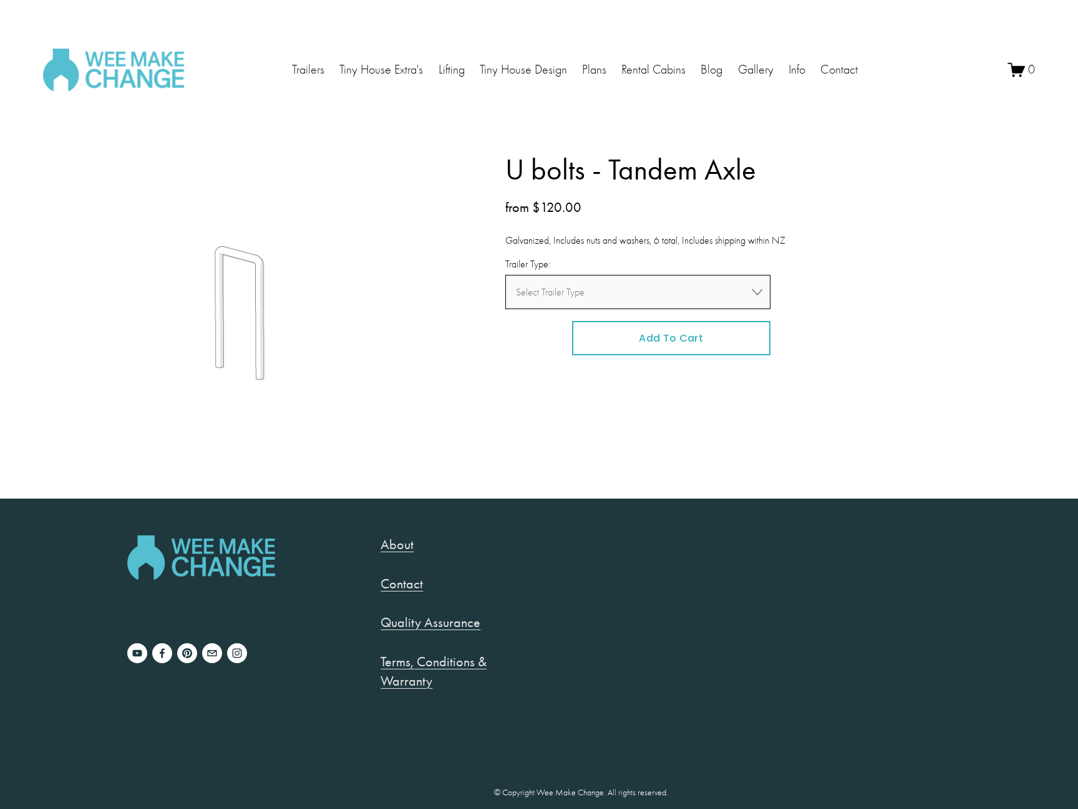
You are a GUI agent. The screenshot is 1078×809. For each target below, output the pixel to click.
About (397, 544)
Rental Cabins (653, 69)
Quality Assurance (430, 622)
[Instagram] (237, 653)
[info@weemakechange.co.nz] (212, 653)
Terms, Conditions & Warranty (434, 671)
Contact (839, 69)
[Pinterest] (187, 653)
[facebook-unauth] (162, 653)
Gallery (756, 69)
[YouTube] (137, 653)
